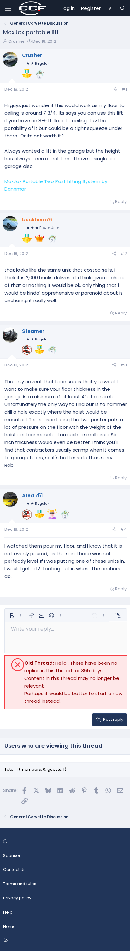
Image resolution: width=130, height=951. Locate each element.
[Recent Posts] (110, 8)
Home (9, 926)
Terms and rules (19, 884)
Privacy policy (17, 898)
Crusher (16, 41)
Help (8, 912)
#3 (124, 365)
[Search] (122, 8)
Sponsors (13, 856)
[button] (11, 616)
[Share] (115, 89)
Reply (121, 202)
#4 (123, 529)
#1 (124, 89)
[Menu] (8, 8)
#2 (124, 253)
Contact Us (14, 869)
